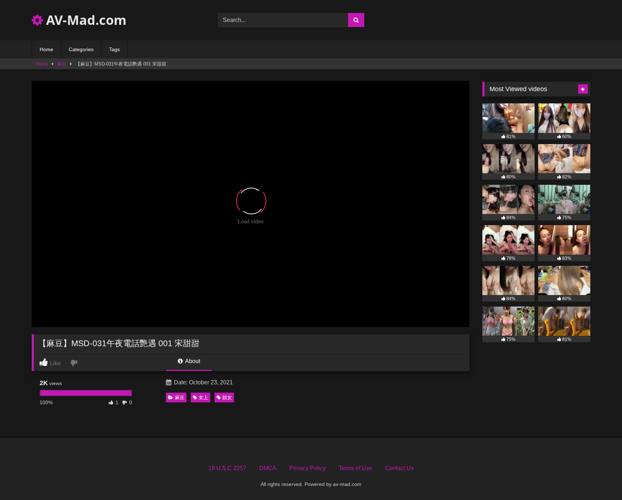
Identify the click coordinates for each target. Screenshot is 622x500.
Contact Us (399, 468)
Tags (114, 49)
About (192, 361)
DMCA (267, 468)
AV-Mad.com (84, 20)
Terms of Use (355, 468)
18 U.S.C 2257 (227, 468)
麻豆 (62, 64)
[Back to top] (600, 479)
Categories (81, 49)
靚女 (227, 397)
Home (46, 49)
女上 (203, 397)
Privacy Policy (307, 468)
